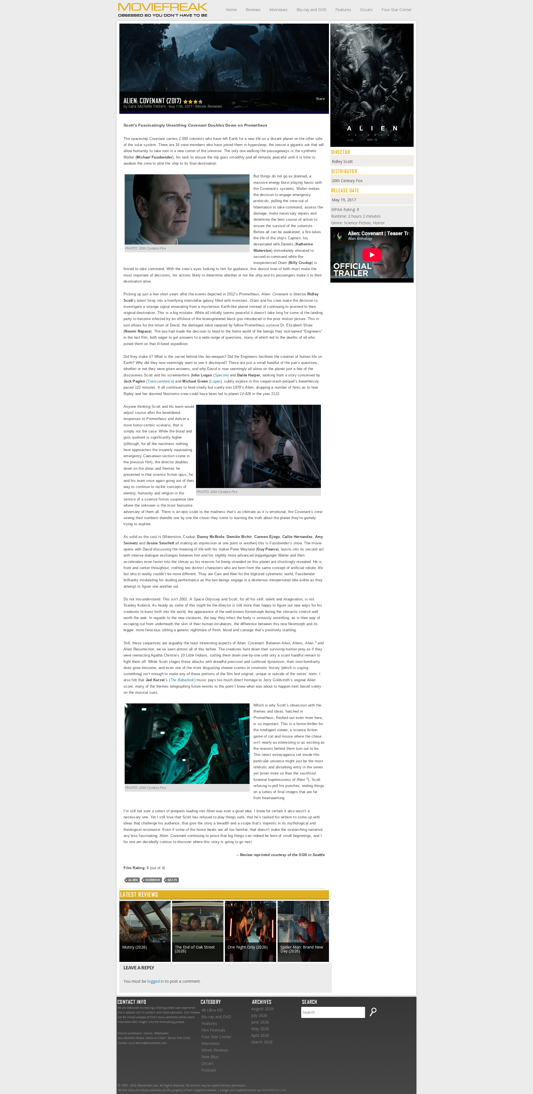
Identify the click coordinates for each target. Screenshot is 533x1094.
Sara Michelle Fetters (147, 106)
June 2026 (260, 1022)
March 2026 (262, 1042)
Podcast (208, 1070)
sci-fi (172, 880)
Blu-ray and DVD (311, 9)
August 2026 (262, 1008)
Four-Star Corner (396, 9)
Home (231, 9)
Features (343, 9)
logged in (155, 981)
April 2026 (260, 1035)
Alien (133, 880)
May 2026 (260, 1028)
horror (152, 880)
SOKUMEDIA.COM (273, 1090)
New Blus (209, 1056)
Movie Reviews (208, 106)
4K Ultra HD (212, 1010)
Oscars (366, 9)
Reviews (253, 9)
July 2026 (259, 1015)
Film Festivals (213, 1030)
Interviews (278, 9)
